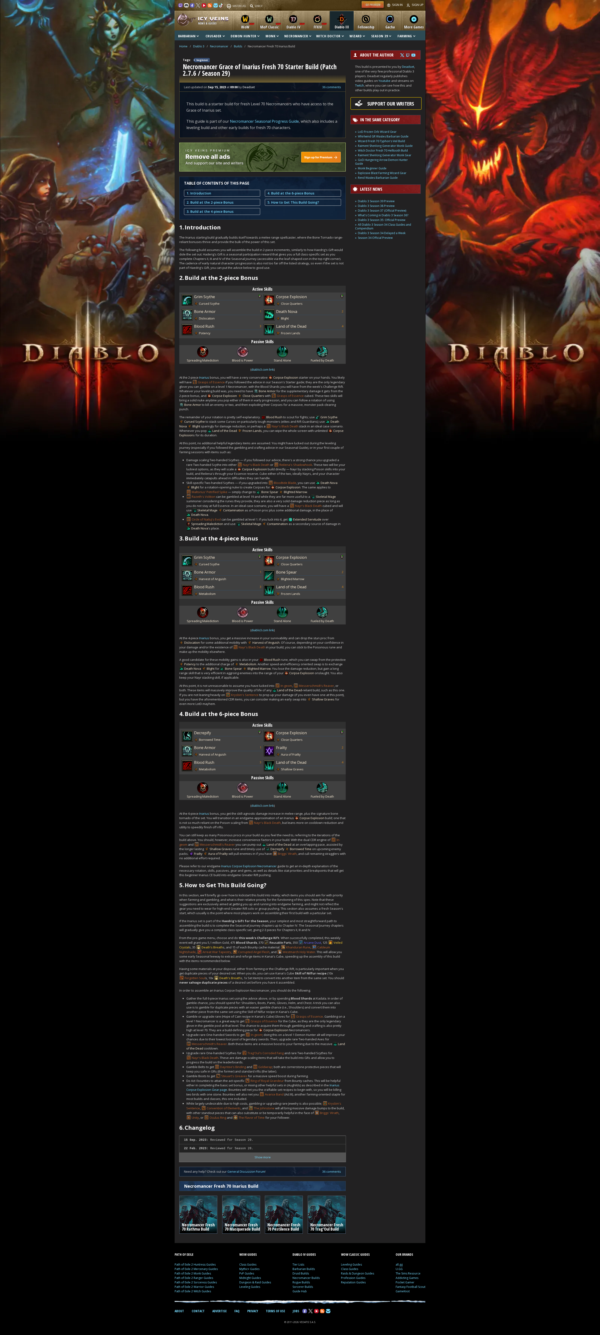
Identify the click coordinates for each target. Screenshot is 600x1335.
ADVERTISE (219, 1311)
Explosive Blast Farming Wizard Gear (382, 173)
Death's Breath (212, 947)
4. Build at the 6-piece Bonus (290, 193)
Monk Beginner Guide (372, 168)
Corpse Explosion (291, 296)
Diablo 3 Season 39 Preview (376, 201)
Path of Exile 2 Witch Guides (193, 1291)
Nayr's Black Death (285, 426)
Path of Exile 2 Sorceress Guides (196, 1282)
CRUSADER (213, 36)
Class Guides (247, 1265)
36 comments (331, 87)
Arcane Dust (312, 942)
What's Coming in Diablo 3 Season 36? (383, 215)
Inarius (204, 377)
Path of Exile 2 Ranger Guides (194, 1278)
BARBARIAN (187, 36)
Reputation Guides (353, 1282)
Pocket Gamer (405, 1282)
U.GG (399, 1269)
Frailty (281, 747)
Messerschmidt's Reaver (316, 686)
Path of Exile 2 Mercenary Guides (196, 1269)
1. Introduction (199, 193)
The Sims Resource (408, 1273)
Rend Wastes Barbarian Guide (378, 178)
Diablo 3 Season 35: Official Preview (381, 220)
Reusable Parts (280, 942)
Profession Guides (353, 1278)
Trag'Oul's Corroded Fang (266, 1053)
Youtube (384, 81)
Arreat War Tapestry (216, 952)
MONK (270, 36)
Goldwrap (265, 1067)
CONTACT (198, 1311)
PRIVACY (252, 1311)
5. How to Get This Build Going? (293, 202)
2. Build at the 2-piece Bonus (210, 202)
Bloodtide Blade (285, 483)
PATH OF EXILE (184, 1254)
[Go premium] (372, 8)
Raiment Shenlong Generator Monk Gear (384, 155)
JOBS (296, 1311)
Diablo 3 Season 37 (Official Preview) (382, 211)
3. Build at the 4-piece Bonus (210, 211)
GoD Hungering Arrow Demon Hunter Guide (381, 162)
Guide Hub (299, 1291)
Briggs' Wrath (287, 854)
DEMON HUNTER (243, 36)
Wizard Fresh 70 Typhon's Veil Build (381, 141)
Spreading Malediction (207, 524)
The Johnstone (264, 1108)
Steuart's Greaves (234, 1076)
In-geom (286, 686)
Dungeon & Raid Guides (255, 1282)
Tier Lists (298, 1265)
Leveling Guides (249, 1287)
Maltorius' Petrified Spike (209, 492)
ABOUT (179, 1311)
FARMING (405, 36)
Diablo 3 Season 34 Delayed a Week (381, 233)
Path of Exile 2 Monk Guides (193, 1273)
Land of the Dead (291, 326)
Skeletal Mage (326, 496)
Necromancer (219, 46)
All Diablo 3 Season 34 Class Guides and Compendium (383, 226)
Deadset (408, 67)
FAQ (237, 1311)
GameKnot (403, 1291)
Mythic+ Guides (249, 1269)
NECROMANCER (296, 36)
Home (183, 46)
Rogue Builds (301, 1282)
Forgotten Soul (195, 978)
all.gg (399, 1265)
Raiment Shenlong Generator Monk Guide (385, 146)
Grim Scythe (204, 296)
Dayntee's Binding (233, 1067)
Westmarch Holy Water (299, 952)
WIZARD (355, 36)
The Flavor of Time (252, 1117)
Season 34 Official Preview (375, 238)
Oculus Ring (218, 1117)
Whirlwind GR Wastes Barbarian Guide (383, 136)
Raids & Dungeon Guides (357, 1273)
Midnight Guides (250, 1278)
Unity (195, 1117)
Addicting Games (407, 1278)
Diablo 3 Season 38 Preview (376, 206)
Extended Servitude (307, 519)
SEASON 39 (379, 36)
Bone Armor (205, 311)
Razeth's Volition (203, 496)
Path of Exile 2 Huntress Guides (195, 1265)
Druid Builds (300, 1273)
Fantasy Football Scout (410, 1287)
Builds (238, 46)
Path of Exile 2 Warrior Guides (194, 1287)
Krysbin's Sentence (245, 695)
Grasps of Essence (211, 382)
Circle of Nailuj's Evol (206, 519)
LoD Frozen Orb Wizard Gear (377, 132)
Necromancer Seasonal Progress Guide (264, 121)
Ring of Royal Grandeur (267, 1081)
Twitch (359, 85)
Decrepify (202, 732)
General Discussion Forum (246, 1171)
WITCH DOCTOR (328, 36)
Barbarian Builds (303, 1269)
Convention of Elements (224, 1108)
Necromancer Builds (306, 1278)
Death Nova (286, 311)
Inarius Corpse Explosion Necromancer (249, 866)
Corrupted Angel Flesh (254, 952)
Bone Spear (269, 492)
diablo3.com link (262, 369)
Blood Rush (204, 326)
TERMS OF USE (275, 1311)
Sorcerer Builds (302, 1287)
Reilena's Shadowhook (295, 465)
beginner (202, 60)
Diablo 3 (198, 46)
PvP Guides (246, 1273)
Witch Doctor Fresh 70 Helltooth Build (383, 150)
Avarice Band (274, 1094)
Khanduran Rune (298, 947)
